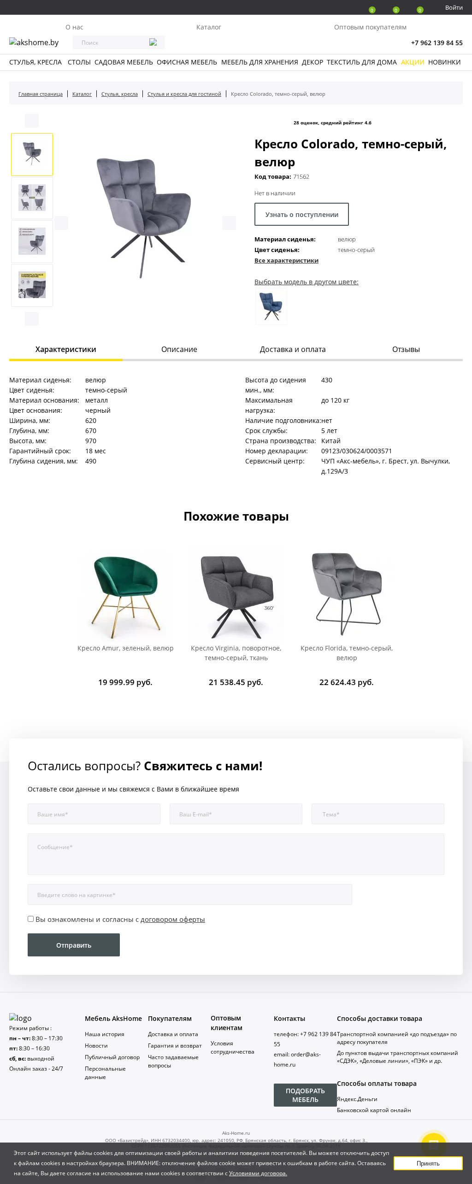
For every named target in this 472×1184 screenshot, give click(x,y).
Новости (96, 1045)
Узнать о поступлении (302, 214)
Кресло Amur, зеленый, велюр (125, 648)
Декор (312, 62)
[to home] (20, 1018)
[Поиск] (153, 42)
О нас (74, 27)
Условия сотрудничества (232, 1047)
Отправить (73, 945)
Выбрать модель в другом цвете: (306, 281)
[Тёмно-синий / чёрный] (271, 306)
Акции (413, 62)
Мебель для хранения (259, 62)
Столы (79, 62)
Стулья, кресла (35, 62)
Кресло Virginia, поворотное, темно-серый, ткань (236, 653)
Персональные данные (105, 1073)
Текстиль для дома (362, 62)
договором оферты (173, 919)
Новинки (444, 62)
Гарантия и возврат (175, 1045)
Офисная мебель (187, 62)
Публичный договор (112, 1057)
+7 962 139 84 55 (437, 42)
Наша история (104, 1034)
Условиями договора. (258, 1173)
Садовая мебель (123, 62)
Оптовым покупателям (370, 27)
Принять (428, 1163)
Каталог (208, 27)
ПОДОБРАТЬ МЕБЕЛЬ (305, 1095)
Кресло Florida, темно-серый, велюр (347, 653)
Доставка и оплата (173, 1034)
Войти (454, 7)
